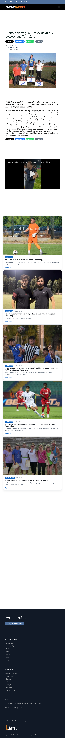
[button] (59, 7)
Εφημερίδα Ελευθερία (15, 624)
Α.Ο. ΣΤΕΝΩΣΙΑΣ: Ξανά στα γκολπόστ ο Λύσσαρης (23, 260)
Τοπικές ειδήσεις (10, 646)
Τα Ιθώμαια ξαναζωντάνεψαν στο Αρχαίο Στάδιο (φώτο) (26, 480)
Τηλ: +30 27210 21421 (34, 703)
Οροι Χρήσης (28, 735)
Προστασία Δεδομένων (12, 735)
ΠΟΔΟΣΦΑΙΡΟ (9, 257)
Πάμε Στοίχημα (10, 690)
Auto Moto (8, 688)
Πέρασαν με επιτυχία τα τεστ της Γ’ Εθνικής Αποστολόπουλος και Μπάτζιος (30, 315)
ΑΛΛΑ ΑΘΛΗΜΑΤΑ (13, 48)
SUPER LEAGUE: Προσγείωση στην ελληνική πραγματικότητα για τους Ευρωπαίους (31, 425)
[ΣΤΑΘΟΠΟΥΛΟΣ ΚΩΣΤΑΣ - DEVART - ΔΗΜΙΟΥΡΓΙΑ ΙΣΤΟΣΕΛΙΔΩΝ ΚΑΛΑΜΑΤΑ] (11, 728)
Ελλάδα (7, 649)
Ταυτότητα (39, 735)
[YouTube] (26, 2)
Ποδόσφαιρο (9, 676)
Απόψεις (8, 657)
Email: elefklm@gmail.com (16, 708)
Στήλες (7, 655)
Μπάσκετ (8, 679)
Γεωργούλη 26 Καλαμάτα (15, 703)
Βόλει (7, 682)
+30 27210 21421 (12, 2)
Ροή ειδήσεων (9, 643)
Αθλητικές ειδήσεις (11, 673)
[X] (21, 2)
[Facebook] (19, 2)
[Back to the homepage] (15, 7)
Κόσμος (7, 652)
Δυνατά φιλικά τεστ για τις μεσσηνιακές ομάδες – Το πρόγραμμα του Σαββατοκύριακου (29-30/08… (31, 369)
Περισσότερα (8, 267)
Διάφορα (8, 685)
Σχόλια (7, 660)
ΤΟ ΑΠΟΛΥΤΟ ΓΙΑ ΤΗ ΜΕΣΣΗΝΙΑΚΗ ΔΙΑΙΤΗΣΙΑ (18, 318)
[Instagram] (24, 2)
